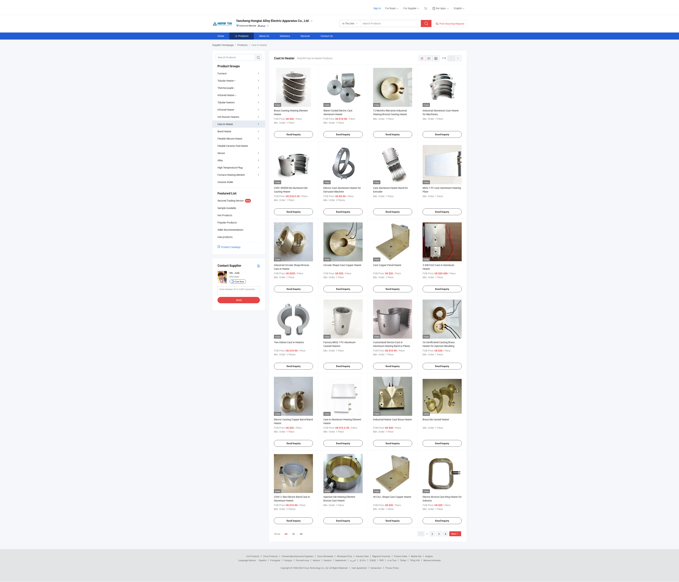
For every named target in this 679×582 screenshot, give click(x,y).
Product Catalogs (230, 247)
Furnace (222, 73)
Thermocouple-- (226, 88)
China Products (270, 556)
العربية (353, 560)
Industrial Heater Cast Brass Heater (392, 419)
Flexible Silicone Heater (229, 138)
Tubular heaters (226, 102)
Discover (305, 36)
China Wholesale (325, 556)
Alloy (220, 160)
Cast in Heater (225, 124)
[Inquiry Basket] (426, 8)
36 (293, 534)
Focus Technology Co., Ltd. (316, 567)
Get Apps (440, 8)
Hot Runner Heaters (228, 117)
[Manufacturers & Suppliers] (235, 7)
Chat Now (239, 281)
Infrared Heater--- (226, 95)
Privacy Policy (392, 567)
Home (220, 36)
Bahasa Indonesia (432, 560)
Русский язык (302, 560)
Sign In (377, 8)
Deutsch (328, 560)
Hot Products (252, 556)
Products (243, 36)
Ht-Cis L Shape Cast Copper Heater (392, 496)
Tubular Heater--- (226, 80)
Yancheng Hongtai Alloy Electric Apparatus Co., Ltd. (272, 21)
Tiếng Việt (415, 560)
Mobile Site (416, 556)
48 (301, 534)
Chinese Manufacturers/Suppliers (297, 556)
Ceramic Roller (225, 182)
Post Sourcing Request (451, 23)
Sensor (221, 153)
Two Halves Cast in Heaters (289, 342)
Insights (429, 556)
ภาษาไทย (391, 560)
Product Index (400, 556)
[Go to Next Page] (458, 58)
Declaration (376, 567)
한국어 (362, 560)
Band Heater (224, 131)
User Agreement (359, 567)
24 (286, 534)
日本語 (373, 560)
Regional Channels (381, 556)
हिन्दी (382, 560)
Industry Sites (362, 556)
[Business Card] (258, 265)
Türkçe (403, 560)
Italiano (316, 560)
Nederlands (340, 560)
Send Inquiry (293, 134)
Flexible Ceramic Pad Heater (232, 145)
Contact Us (327, 36)
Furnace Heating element (231, 174)
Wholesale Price (344, 556)
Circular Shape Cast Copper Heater (342, 265)
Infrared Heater (225, 109)
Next (453, 533)
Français (288, 560)
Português (275, 560)
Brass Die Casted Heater (436, 419)
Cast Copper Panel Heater (387, 265)
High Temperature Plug (230, 167)
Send (239, 300)
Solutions (285, 36)
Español (262, 560)
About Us (264, 36)
